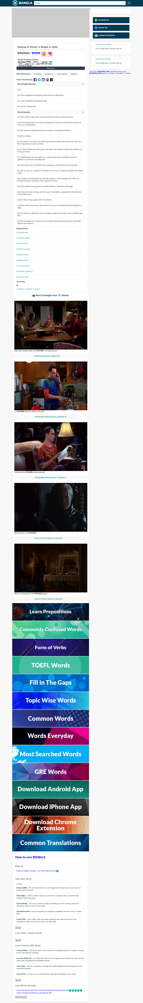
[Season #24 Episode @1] (70, 991)
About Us (104, 73)
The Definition (37, 74)
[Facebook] (36, 81)
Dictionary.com (49, 74)
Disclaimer (120, 73)
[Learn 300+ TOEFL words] (50, 673)
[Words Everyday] (50, 744)
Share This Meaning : (24, 80)
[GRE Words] (50, 780)
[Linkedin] (44, 81)
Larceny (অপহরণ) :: (23, 950)
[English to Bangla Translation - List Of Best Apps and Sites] (57, 872)
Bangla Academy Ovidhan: (28, 60)
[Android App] (50, 797)
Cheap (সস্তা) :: (21, 919)
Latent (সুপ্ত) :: (21, 966)
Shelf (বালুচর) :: (21, 896)
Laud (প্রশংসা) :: (21, 974)
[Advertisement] (50, 22)
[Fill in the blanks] (50, 691)
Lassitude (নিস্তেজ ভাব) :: (24, 958)
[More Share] (51, 81)
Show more (50, 68)
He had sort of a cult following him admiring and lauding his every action (46, 974)
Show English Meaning (50, 84)
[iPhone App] (50, 815)
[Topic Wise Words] (50, 709)
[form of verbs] (50, 655)
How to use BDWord (30, 857)
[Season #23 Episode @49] (75, 991)
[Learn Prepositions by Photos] (50, 620)
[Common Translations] (50, 851)
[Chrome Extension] (50, 833)
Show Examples (50, 112)
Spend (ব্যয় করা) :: (22, 903)
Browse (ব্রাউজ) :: (22, 888)
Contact (128, 73)
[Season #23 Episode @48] (78, 991)
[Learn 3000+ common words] (50, 726)
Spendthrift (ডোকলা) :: (24, 911)
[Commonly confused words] (50, 638)
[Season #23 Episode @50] (73, 991)
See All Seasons (21, 997)
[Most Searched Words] (50, 762)
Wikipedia (74, 74)
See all (18, 927)
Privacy (112, 73)
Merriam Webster (62, 74)
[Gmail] (48, 81)
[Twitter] (40, 81)
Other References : (23, 74)
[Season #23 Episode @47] (81, 991)
